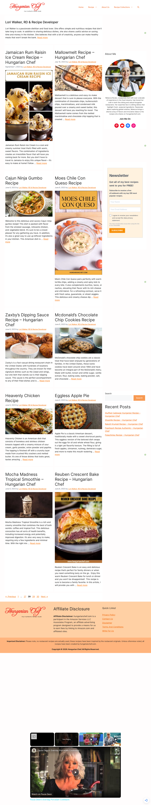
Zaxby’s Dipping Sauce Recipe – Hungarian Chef (27, 319)
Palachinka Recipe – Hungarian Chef (122, 435)
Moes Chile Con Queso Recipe (70, 180)
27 (25, 596)
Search (108, 393)
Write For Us (108, 631)
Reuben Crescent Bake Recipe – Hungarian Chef (77, 479)
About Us (105, 7)
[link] (34, 750)
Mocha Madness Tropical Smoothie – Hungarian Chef (24, 479)
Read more (42, 37)
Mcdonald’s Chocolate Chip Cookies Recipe (76, 317)
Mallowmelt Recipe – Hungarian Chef (74, 55)
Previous (10, 596)
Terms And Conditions (112, 627)
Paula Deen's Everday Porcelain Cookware (58, 750)
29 (33, 596)
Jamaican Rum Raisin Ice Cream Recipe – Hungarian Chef (25, 57)
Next (44, 596)
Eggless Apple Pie (72, 395)
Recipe (91, 7)
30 (38, 596)
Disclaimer (107, 623)
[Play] (91, 739)
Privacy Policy (108, 615)
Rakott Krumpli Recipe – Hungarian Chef (124, 424)
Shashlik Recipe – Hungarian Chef (121, 420)
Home (81, 7)
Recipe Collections (122, 7)
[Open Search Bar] (138, 7)
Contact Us (107, 619)
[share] (116, 749)
